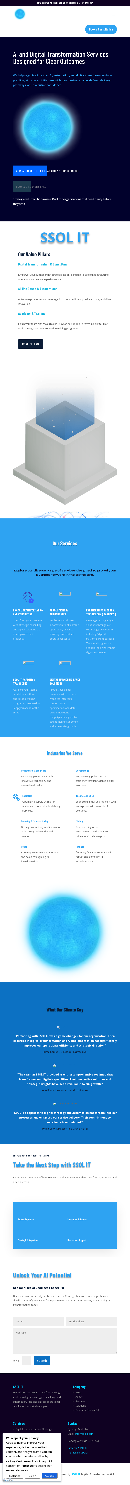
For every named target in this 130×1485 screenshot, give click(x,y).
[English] (6, 1480)
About (78, 1396)
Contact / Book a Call (87, 1410)
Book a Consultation (101, 29)
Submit (42, 1361)
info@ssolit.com (84, 1433)
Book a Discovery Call (31, 186)
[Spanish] (12, 1480)
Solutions (80, 1405)
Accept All (50, 1475)
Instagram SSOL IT (79, 1452)
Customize (14, 1475)
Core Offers (30, 344)
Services (80, 1401)
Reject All (32, 1475)
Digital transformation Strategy (34, 1429)
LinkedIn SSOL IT (78, 1448)
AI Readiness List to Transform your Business (47, 171)
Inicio (78, 1392)
